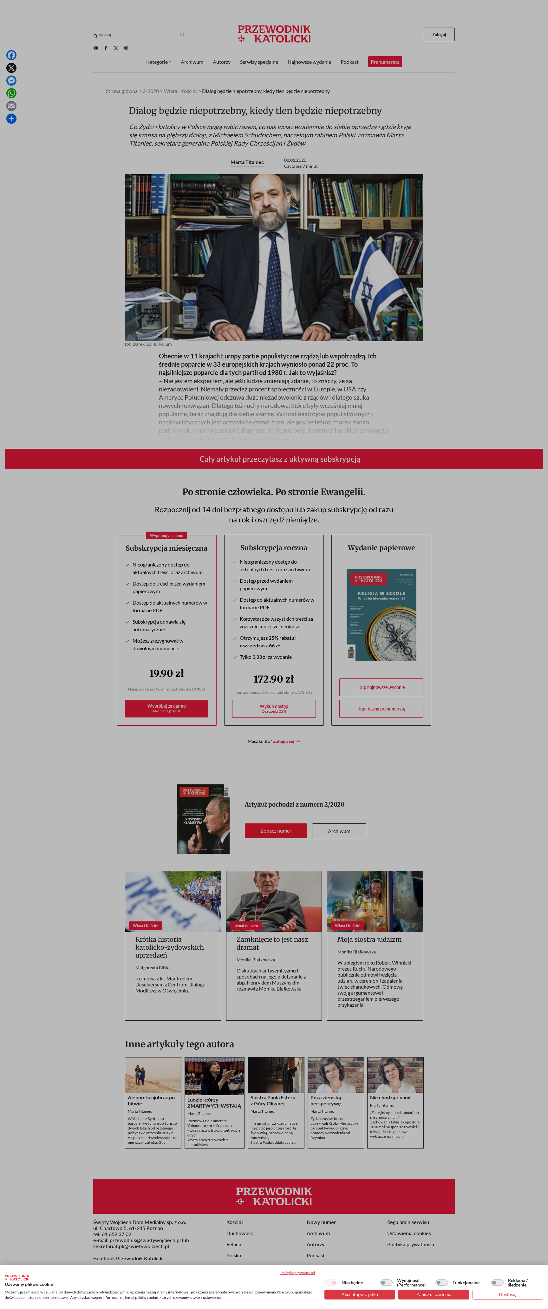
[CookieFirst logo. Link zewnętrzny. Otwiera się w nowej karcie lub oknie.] (17, 1277)
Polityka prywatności (297, 1272)
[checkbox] (330, 1283)
